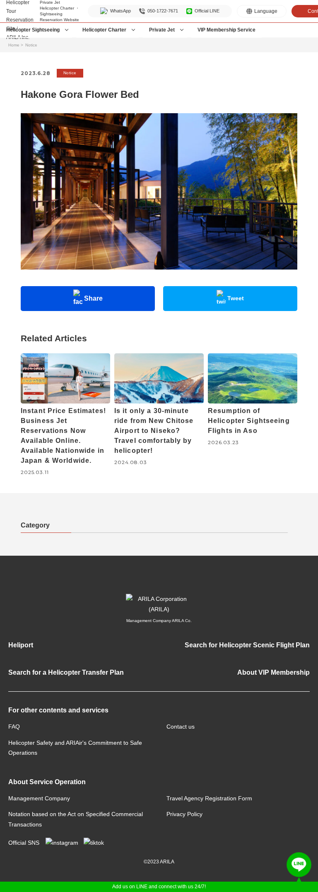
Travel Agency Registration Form (209, 798)
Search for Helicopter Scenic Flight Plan (247, 645)
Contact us (180, 726)
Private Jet (162, 30)
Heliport (20, 645)
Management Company (39, 798)
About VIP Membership (273, 672)
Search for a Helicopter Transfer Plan (66, 672)
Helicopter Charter (104, 30)
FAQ (14, 726)
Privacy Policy (184, 814)
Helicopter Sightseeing (33, 30)
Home (13, 45)
